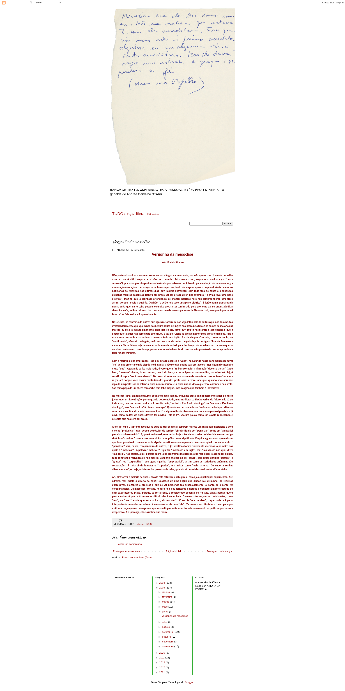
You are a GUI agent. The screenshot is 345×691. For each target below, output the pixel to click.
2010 (162, 652)
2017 (162, 667)
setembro (168, 631)
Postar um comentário (129, 543)
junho (165, 611)
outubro (167, 636)
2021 (162, 672)
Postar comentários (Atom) (137, 557)
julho (165, 622)
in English (129, 214)
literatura (143, 213)
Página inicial (173, 551)
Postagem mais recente (126, 551)
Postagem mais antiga (219, 551)
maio (165, 606)
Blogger (189, 682)
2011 (162, 657)
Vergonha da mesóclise (175, 615)
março (166, 601)
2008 (162, 582)
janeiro (166, 591)
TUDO (117, 213)
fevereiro (167, 596)
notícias (155, 214)
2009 (162, 587)
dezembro (168, 646)
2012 (162, 662)
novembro (168, 641)
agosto (166, 626)
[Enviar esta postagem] (120, 520)
